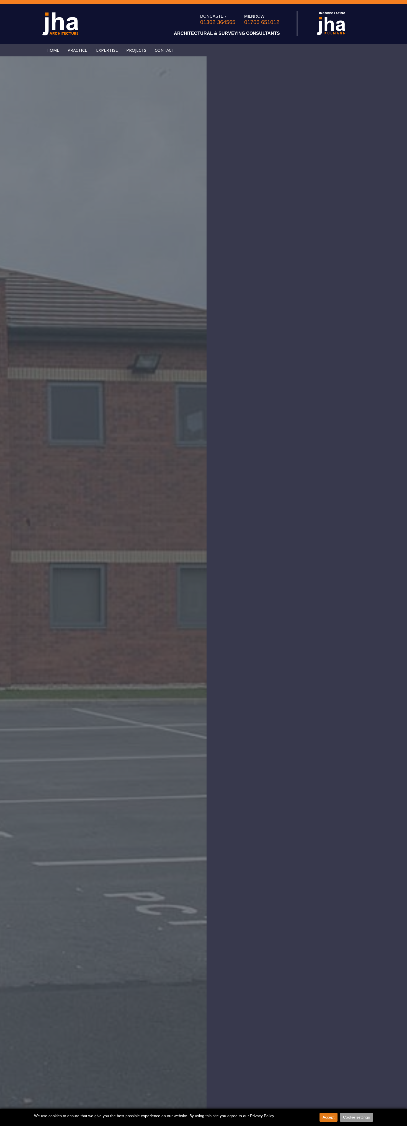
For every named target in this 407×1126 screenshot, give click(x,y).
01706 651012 (261, 22)
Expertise (107, 50)
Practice (77, 50)
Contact (164, 50)
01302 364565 (217, 22)
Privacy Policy (262, 1116)
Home (53, 50)
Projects (136, 50)
